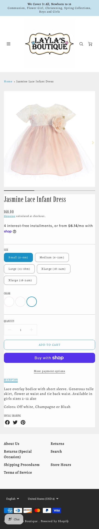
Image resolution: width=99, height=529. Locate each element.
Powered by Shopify (55, 521)
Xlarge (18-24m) (20, 280)
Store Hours (61, 464)
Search (56, 451)
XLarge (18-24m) (53, 269)
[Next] (92, 142)
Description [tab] (11, 379)
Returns (57, 443)
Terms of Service (18, 472)
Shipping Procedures (22, 464)
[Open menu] (8, 44)
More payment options (49, 371)
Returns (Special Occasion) (18, 454)
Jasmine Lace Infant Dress (35, 81)
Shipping (9, 216)
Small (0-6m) (18, 257)
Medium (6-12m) (52, 257)
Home (8, 81)
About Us (11, 443)
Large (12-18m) (19, 269)
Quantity (9, 321)
